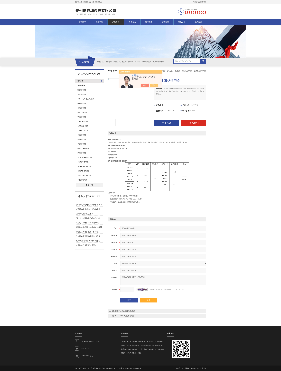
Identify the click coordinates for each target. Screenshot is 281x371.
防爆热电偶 (81, 153)
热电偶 (80, 81)
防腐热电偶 (81, 139)
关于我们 (99, 22)
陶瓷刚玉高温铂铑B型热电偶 (125, 311)
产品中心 (115, 22)
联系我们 (203, 2)
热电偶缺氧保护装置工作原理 (87, 232)
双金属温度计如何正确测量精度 (88, 223)
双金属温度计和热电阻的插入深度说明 (89, 236)
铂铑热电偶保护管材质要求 (86, 245)
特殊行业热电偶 (83, 148)
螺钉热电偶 (81, 90)
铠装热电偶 (81, 108)
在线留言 (196, 2)
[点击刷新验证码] (142, 289)
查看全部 (89, 185)
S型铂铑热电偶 (82, 162)
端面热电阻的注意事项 (84, 214)
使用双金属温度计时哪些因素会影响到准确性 (89, 241)
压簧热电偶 (81, 94)
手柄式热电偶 (82, 180)
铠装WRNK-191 (83, 171)
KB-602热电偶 (82, 126)
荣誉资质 (165, 22)
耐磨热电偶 (81, 135)
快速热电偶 (81, 117)
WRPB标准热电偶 (84, 166)
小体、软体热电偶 (84, 175)
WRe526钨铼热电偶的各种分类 (88, 218)
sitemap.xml (195, 368)
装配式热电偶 (82, 112)
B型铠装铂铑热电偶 (84, 157)
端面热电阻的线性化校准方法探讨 (89, 227)
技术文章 (148, 22)
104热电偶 (81, 85)
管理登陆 (203, 368)
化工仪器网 (185, 368)
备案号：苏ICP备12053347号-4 (130, 368)
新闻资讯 (132, 22)
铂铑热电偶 (81, 103)
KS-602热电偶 (82, 121)
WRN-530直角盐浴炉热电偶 (124, 316)
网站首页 (82, 22)
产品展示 (170, 71)
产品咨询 (166, 122)
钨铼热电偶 (81, 144)
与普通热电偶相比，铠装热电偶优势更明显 (89, 209)
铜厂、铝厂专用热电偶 (85, 99)
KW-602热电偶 (82, 130)
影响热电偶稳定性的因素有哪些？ (89, 205)
